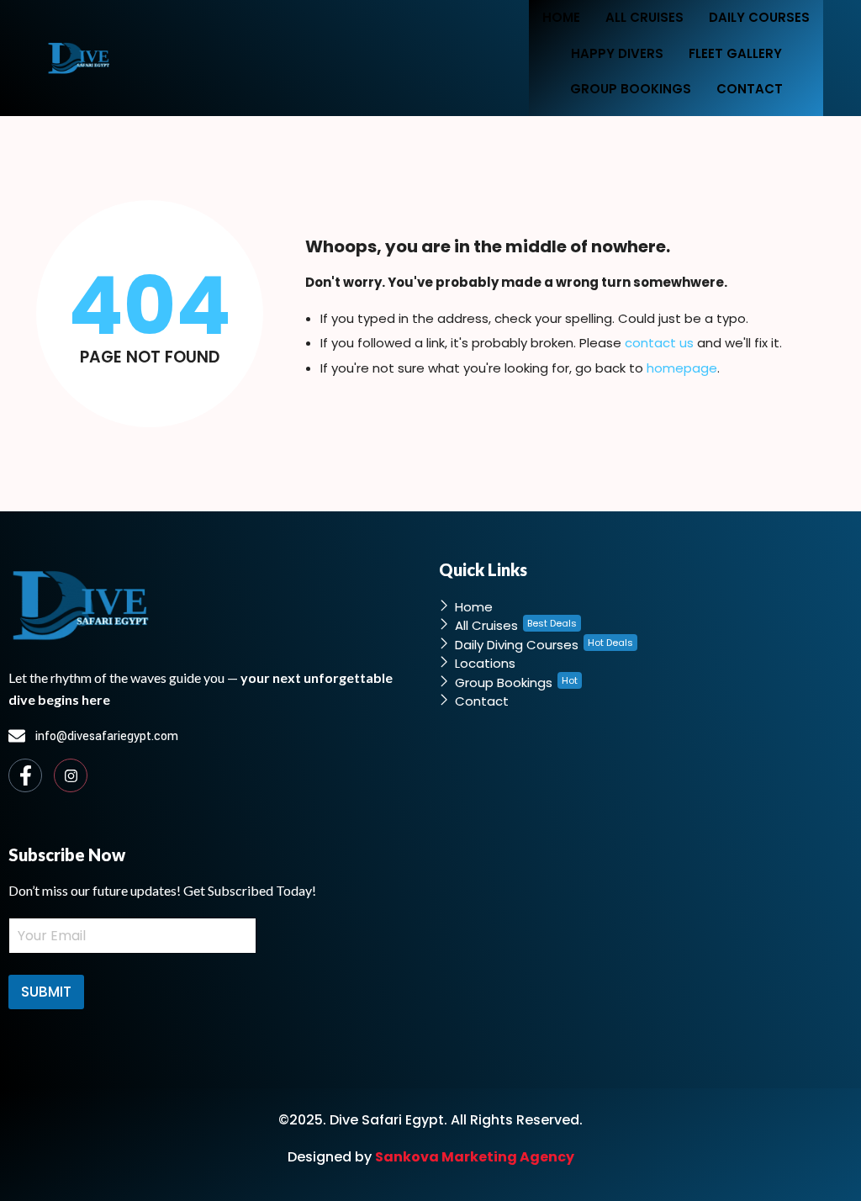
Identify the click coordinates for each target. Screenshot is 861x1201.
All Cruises (644, 17)
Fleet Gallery (735, 53)
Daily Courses (759, 17)
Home (561, 17)
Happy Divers (617, 53)
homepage (682, 368)
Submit (46, 991)
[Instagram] (70, 775)
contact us (659, 343)
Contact (749, 89)
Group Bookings (630, 89)
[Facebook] (25, 775)
